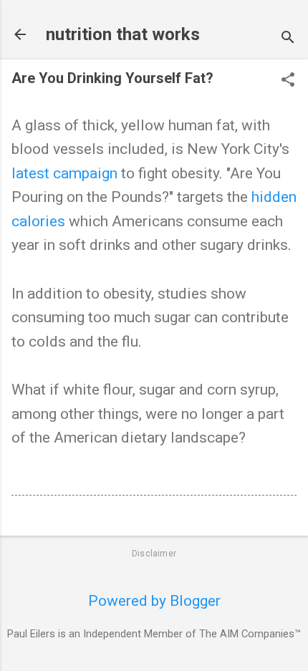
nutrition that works (123, 34)
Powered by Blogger (154, 600)
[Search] (288, 39)
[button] (288, 81)
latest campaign (64, 173)
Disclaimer (154, 554)
